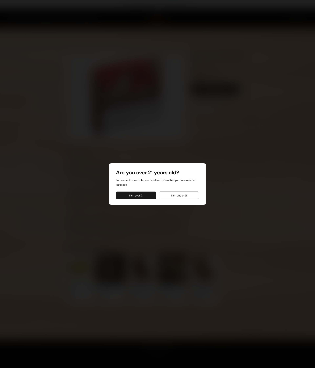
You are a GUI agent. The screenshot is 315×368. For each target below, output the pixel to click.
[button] (136, 195)
